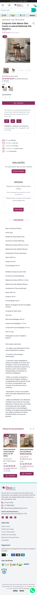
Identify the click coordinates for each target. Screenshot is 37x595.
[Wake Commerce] (22, 591)
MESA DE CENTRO (19, 20)
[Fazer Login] (9, 5)
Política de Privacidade (8, 535)
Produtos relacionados (13, 429)
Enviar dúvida (18, 209)
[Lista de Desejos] (28, 5)
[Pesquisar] (33, 10)
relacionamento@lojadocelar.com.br (15, 508)
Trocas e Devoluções (8, 532)
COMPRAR (20, 103)
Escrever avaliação (18, 171)
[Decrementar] (3, 97)
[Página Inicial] (18, 5)
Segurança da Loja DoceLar (10, 537)
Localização (5, 540)
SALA (13, 20)
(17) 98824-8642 (9, 505)
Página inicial (6, 20)
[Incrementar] (9, 97)
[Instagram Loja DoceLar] (7, 517)
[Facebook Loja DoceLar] (2, 517)
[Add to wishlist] (16, 435)
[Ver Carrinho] (34, 5)
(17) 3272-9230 (8, 503)
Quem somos (5, 526)
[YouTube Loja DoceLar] (11, 517)
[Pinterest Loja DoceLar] (15, 517)
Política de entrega (7, 529)
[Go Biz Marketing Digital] (15, 591)
